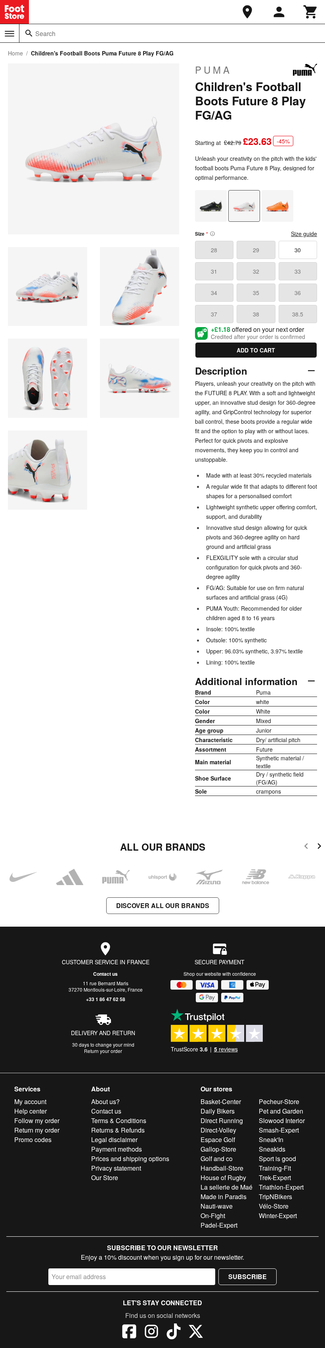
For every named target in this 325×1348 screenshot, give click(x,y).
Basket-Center (221, 1101)
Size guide (304, 234)
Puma (213, 69)
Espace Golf (218, 1139)
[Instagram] (151, 1332)
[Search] (29, 33)
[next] (319, 847)
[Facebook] (129, 1332)
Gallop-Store (218, 1149)
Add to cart (256, 350)
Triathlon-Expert (281, 1187)
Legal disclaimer (114, 1139)
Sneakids (272, 1149)
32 (256, 271)
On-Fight (213, 1215)
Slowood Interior (282, 1120)
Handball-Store (222, 1168)
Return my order (36, 1130)
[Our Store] (247, 12)
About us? (105, 1101)
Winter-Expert (278, 1215)
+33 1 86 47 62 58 (105, 999)
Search (45, 33)
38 (256, 314)
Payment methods (116, 1149)
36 (297, 293)
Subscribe (247, 1276)
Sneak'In (271, 1139)
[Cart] (311, 12)
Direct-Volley (218, 1130)
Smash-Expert (279, 1130)
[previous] (306, 847)
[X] (196, 1332)
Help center (30, 1111)
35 (256, 293)
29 (256, 250)
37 (214, 314)
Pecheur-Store (279, 1101)
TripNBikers (275, 1196)
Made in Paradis (224, 1196)
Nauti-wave (217, 1206)
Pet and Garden (281, 1111)
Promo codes (33, 1139)
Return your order (103, 1050)
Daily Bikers (218, 1111)
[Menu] (9, 33)
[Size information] (212, 233)
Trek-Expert (275, 1177)
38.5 (297, 314)
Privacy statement (116, 1168)
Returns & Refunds (118, 1130)
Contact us (105, 974)
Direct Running (222, 1120)
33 (297, 271)
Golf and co (217, 1158)
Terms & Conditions (118, 1120)
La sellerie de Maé (226, 1187)
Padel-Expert (219, 1225)
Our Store (104, 1177)
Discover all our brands (162, 905)
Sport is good (277, 1158)
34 (214, 293)
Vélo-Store (274, 1206)
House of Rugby (223, 1177)
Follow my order (36, 1120)
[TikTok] (174, 1332)
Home (15, 53)
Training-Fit (275, 1168)
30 (297, 250)
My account (30, 1101)
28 (214, 250)
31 (214, 271)
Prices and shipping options (130, 1158)
